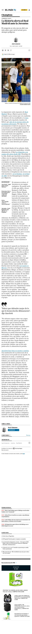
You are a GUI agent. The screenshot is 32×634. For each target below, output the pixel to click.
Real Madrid (19, 443)
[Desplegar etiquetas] (29, 443)
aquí (24, 453)
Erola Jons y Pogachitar (8, 536)
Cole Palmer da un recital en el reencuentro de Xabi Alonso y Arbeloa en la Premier (16, 520)
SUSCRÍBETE (24, 9)
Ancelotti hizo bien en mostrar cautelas (15, 351)
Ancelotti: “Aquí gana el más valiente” (6, 186)
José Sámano (16, 44)
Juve (26, 118)
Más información (5, 450)
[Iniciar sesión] (29, 10)
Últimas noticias (6, 507)
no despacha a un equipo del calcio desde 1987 (15, 153)
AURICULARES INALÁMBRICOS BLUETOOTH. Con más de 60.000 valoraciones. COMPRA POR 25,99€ (22, 597)
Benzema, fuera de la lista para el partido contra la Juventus (6, 194)
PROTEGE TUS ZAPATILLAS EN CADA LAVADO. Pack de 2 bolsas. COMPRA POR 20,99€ (15, 591)
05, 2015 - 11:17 (17, 46)
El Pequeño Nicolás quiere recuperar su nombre (14, 539)
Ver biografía (12, 430)
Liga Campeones (5, 443)
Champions (7, 15)
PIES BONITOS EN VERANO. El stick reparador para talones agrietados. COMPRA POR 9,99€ (22, 615)
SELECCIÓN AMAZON (16, 568)
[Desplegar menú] (3, 10)
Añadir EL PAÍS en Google (9, 54)
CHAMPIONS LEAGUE (6, 18)
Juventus (13, 443)
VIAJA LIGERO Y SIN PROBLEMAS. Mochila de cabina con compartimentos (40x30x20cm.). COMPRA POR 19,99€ (21, 607)
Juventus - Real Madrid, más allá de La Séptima (6, 210)
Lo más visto (5, 532)
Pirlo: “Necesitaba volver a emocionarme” (6, 202)
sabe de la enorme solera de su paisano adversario (15, 123)
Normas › (28, 435)
